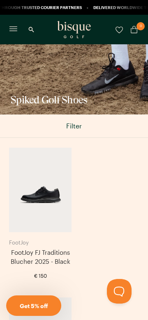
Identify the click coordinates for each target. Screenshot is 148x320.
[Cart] (132, 29)
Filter (74, 126)
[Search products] (31, 30)
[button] (33, 305)
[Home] (74, 29)
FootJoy (19, 242)
